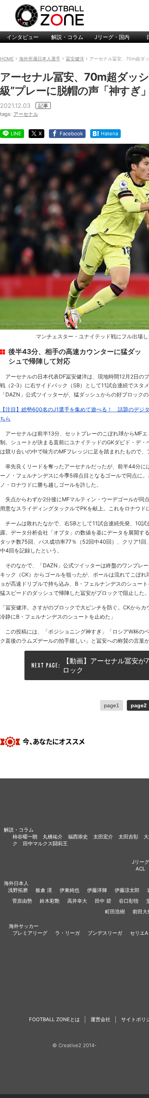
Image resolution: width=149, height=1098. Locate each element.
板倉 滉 (44, 890)
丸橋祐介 (53, 836)
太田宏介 (103, 836)
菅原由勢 (22, 901)
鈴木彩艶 (50, 901)
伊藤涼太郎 (127, 890)
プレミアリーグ (30, 933)
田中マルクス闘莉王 (45, 843)
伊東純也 (69, 890)
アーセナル (25, 114)
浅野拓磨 (18, 890)
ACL (140, 869)
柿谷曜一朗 (25, 836)
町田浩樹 (115, 911)
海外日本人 (16, 883)
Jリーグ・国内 (112, 37)
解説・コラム (67, 37)
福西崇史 (78, 836)
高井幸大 (77, 901)
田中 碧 (103, 901)
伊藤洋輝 (97, 890)
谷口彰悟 (129, 901)
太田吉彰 (128, 836)
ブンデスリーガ (104, 933)
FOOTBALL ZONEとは (54, 1019)
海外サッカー (24, 926)
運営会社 (100, 1019)
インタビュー (22, 37)
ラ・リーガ (67, 933)
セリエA (139, 933)
